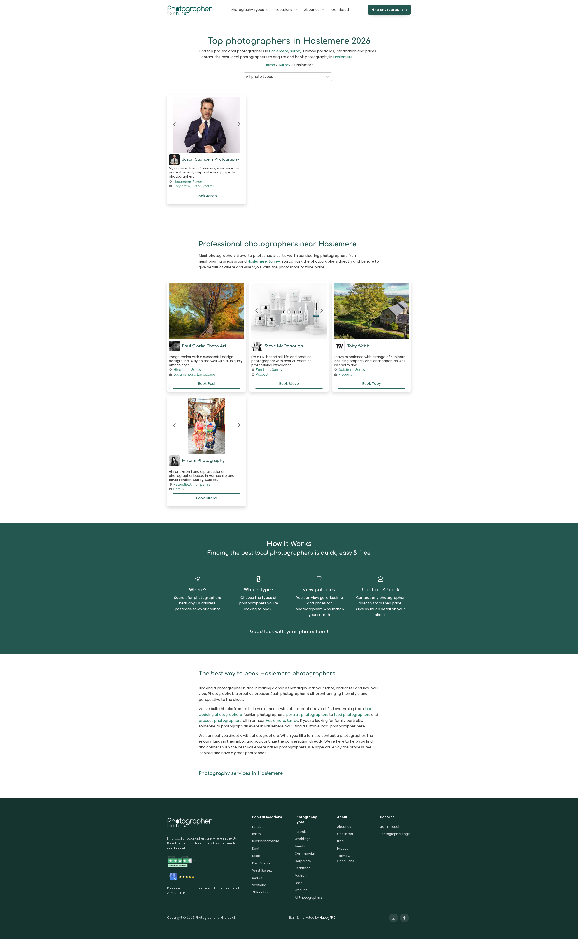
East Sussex (261, 863)
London (258, 826)
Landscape (206, 374)
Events (300, 846)
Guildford (346, 369)
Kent (255, 848)
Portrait (209, 186)
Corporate (181, 186)
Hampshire (201, 484)
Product (262, 374)
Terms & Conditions (345, 858)
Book (206, 195)
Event (196, 186)
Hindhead (181, 369)
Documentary (184, 374)
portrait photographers (307, 714)
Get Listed (345, 834)
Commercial (305, 853)
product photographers (220, 720)
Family (178, 489)
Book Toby (371, 383)
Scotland (259, 885)
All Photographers (308, 897)
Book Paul (206, 383)
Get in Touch (390, 826)
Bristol (256, 834)
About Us (344, 826)
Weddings (302, 839)
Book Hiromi (206, 498)
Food (298, 883)
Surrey (295, 51)
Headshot (302, 868)
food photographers (352, 714)
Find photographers (389, 9)
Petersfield (182, 484)
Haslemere (278, 51)
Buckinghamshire (265, 841)
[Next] (238, 125)
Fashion (301, 875)
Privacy (342, 848)
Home (269, 64)
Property (345, 374)
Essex (256, 856)
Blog (340, 841)
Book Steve (289, 383)
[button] (250, 10)
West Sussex (262, 870)
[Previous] (174, 125)
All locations (261, 892)
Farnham (263, 369)
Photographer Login (395, 834)
